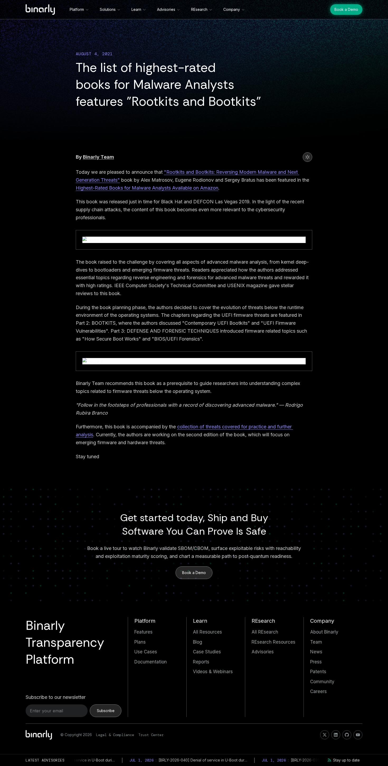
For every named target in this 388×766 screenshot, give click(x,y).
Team (316, 642)
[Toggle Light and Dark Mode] (307, 157)
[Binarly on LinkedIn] (335, 734)
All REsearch (265, 632)
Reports (201, 661)
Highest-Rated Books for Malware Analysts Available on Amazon (147, 188)
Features (143, 632)
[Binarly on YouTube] (357, 734)
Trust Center (151, 734)
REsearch (199, 9)
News (316, 651)
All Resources (207, 632)
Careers (318, 691)
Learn (136, 9)
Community (322, 681)
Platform (77, 9)
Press (316, 661)
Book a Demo (346, 9)
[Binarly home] (40, 9)
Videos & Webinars (213, 671)
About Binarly (324, 632)
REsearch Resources (273, 642)
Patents (318, 671)
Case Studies (207, 651)
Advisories (166, 9)
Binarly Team (98, 157)
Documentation (150, 661)
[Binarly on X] (324, 734)
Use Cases (145, 651)
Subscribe (106, 710)
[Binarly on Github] (346, 734)
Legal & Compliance (115, 734)
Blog (197, 642)
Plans (140, 642)
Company (231, 9)
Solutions (108, 9)
